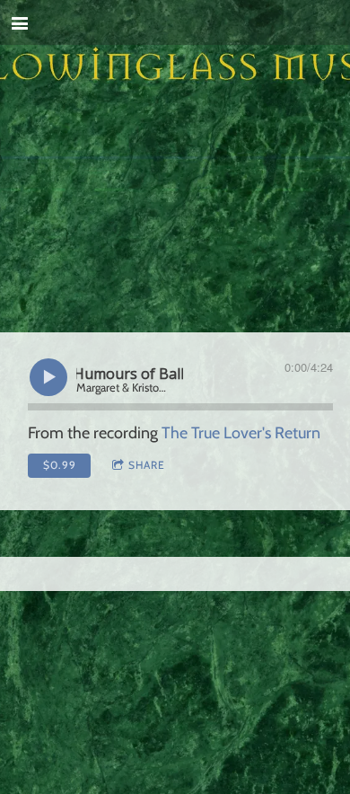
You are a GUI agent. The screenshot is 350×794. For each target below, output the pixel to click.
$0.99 (59, 465)
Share (146, 465)
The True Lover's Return (241, 433)
